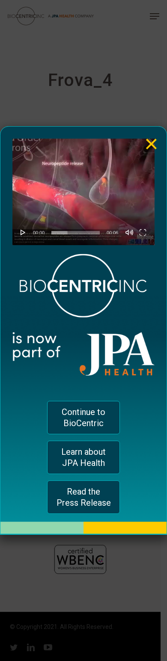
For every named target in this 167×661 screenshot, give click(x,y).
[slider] (75, 232)
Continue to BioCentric (83, 417)
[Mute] (129, 232)
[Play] (23, 232)
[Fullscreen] (142, 232)
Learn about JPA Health (83, 457)
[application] (83, 192)
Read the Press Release (84, 497)
